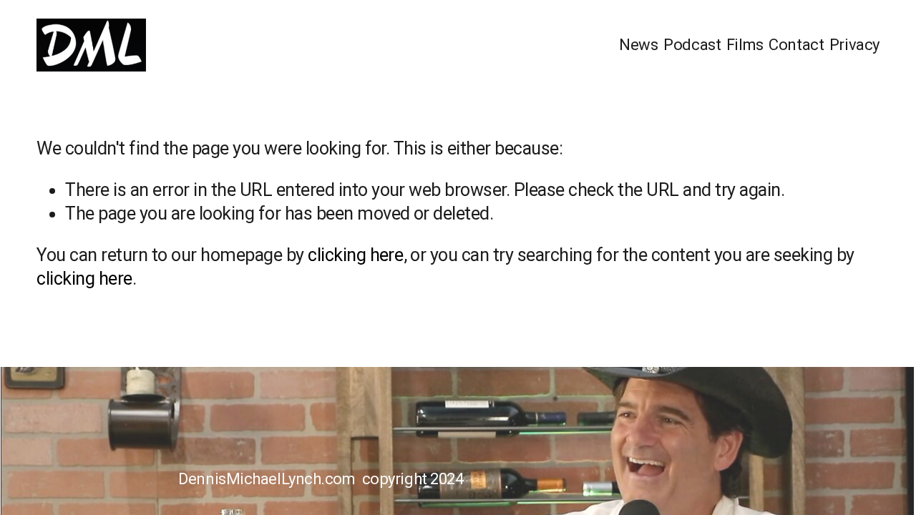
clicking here (355, 255)
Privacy (854, 44)
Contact (796, 44)
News (638, 44)
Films (745, 44)
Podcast (692, 44)
